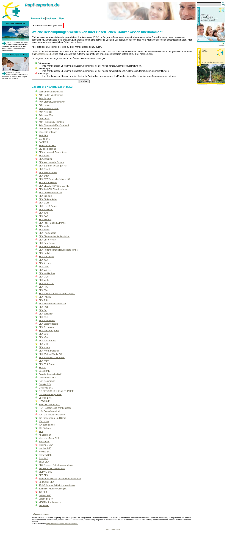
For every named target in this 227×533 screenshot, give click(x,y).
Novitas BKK (45, 451)
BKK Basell (44, 169)
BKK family (44, 226)
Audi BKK (43, 135)
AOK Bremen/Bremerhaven (52, 102)
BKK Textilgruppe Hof (49, 330)
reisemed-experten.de (15, 24)
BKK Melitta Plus (47, 273)
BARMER (43, 142)
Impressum (115, 530)
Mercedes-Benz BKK (49, 438)
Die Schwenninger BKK (50, 394)
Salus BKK (44, 462)
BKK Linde (44, 266)
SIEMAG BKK (45, 472)
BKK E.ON (44, 203)
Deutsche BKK (46, 388)
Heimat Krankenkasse (49, 404)
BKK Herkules (45, 253)
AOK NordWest (46, 115)
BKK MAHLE (45, 270)
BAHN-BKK (44, 139)
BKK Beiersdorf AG (48, 172)
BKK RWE (44, 307)
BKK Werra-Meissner (49, 351)
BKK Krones (45, 263)
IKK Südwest (45, 428)
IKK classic (44, 421)
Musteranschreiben (44, 54)
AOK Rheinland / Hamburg (52, 122)
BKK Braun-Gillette (48, 182)
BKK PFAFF (44, 287)
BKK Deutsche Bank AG (50, 192)
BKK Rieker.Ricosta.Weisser (52, 303)
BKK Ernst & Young (48, 206)
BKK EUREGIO (46, 209)
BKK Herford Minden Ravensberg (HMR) (58, 250)
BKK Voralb (44, 347)
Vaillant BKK (45, 495)
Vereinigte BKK (46, 499)
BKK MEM (44, 277)
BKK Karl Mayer (46, 256)
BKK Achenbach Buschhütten (53, 152)
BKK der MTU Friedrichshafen (53, 189)
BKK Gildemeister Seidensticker (54, 236)
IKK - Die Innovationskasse (52, 414)
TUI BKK (43, 492)
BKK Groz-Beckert (47, 243)
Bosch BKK (44, 371)
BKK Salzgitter (46, 314)
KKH (41, 431)
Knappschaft (45, 435)
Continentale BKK (47, 377)
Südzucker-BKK (46, 482)
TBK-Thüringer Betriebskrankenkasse (57, 485)
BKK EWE (43, 216)
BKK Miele (44, 280)
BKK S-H (43, 310)
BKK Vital (43, 344)
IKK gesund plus (47, 425)
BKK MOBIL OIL (46, 283)
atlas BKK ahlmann (48, 132)
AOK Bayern (45, 98)
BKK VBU (43, 334)
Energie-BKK (45, 398)
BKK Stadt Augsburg (48, 324)
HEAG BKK (44, 401)
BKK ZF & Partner (47, 364)
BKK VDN (43, 337)
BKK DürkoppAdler (48, 199)
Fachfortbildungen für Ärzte (15, 55)
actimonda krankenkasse (51, 91)
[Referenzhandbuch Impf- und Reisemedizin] (211, 87)
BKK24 (42, 367)
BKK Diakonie (45, 196)
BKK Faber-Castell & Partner (52, 223)
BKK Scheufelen (47, 320)
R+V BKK (43, 458)
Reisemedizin (38, 18)
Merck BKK (44, 441)
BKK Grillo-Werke (47, 240)
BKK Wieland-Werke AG (50, 354)
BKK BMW (44, 176)
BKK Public (44, 300)
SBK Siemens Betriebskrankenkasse (56, 465)
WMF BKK (44, 505)
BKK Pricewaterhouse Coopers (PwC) (57, 293)
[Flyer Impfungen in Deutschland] (211, 46)
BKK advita (44, 155)
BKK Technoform (47, 327)
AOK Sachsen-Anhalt (49, 128)
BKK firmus (44, 229)
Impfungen (51, 18)
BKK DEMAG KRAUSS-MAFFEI (54, 186)
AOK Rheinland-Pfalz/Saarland (54, 125)
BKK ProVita (45, 297)
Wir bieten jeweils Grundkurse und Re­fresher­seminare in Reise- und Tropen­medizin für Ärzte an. (15, 76)
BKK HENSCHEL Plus (49, 246)
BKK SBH (43, 317)
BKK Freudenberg (47, 233)
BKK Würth (44, 361)
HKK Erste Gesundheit (49, 411)
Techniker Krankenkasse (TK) (53, 488)
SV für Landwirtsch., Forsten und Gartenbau (60, 478)
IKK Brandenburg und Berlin (52, 418)
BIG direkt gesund (47, 149)
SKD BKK (43, 475)
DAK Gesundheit (47, 381)
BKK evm (43, 213)
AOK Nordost (45, 112)
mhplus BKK (45, 448)
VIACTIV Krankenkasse (50, 502)
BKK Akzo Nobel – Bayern (51, 162)
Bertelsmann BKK (47, 145)
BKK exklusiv (45, 219)
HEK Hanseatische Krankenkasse (55, 408)
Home (107, 530)
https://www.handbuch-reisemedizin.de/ (62, 524)
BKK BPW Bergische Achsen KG (54, 179)
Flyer (61, 18)
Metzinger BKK (46, 445)
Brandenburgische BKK (50, 374)
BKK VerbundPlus (47, 340)
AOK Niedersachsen (49, 108)
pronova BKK (45, 455)
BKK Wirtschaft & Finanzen (52, 357)
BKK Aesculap (45, 159)
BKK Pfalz (43, 290)
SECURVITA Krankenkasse (52, 468)
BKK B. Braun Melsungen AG (53, 166)
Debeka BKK (45, 384)
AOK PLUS (44, 118)
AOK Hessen (45, 105)
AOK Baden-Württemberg (51, 95)
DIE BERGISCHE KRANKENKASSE (56, 391)
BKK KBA (43, 260)
